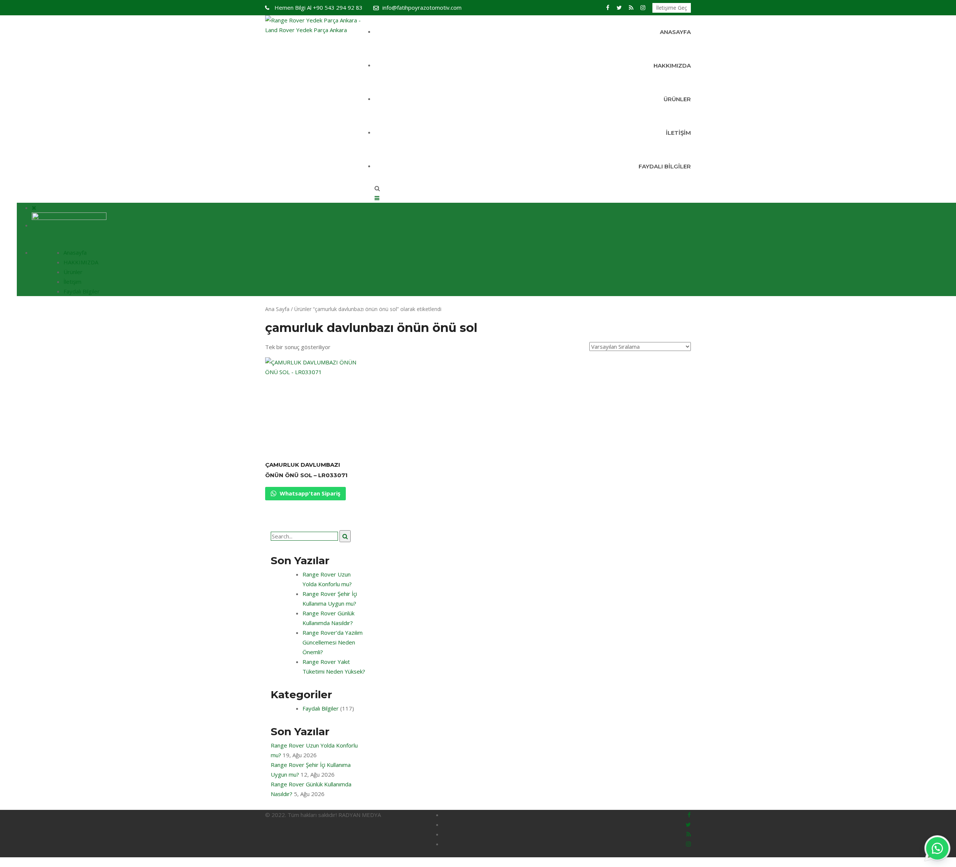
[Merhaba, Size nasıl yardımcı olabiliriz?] (937, 848)
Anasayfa (675, 31)
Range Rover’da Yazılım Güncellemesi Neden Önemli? (332, 642)
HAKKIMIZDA (672, 65)
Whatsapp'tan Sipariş (309, 493)
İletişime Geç (671, 7)
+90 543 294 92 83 (318, 7)
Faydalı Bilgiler (665, 166)
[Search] (345, 536)
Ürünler (677, 99)
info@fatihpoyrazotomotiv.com (422, 7)
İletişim (678, 132)
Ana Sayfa (277, 309)
